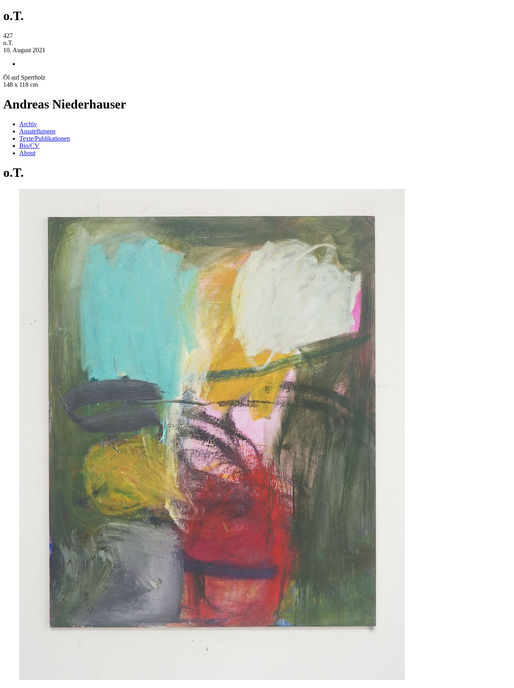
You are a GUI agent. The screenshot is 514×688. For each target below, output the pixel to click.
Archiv (28, 124)
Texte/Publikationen (44, 138)
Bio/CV (29, 145)
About (27, 152)
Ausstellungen (37, 131)
